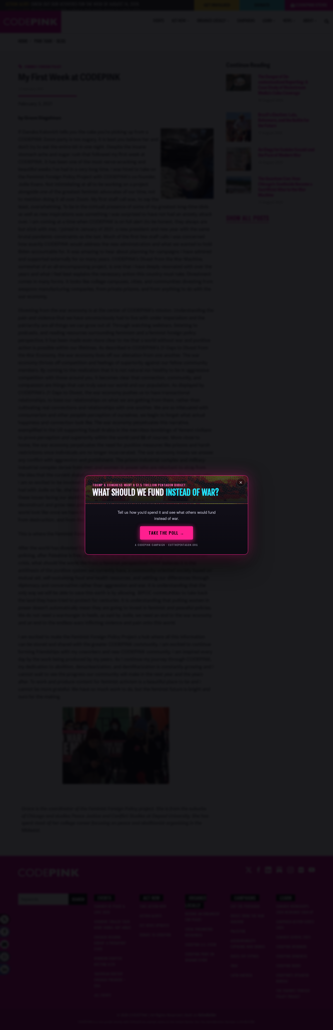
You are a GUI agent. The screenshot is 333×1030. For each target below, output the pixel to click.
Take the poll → (166, 533)
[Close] (240, 482)
